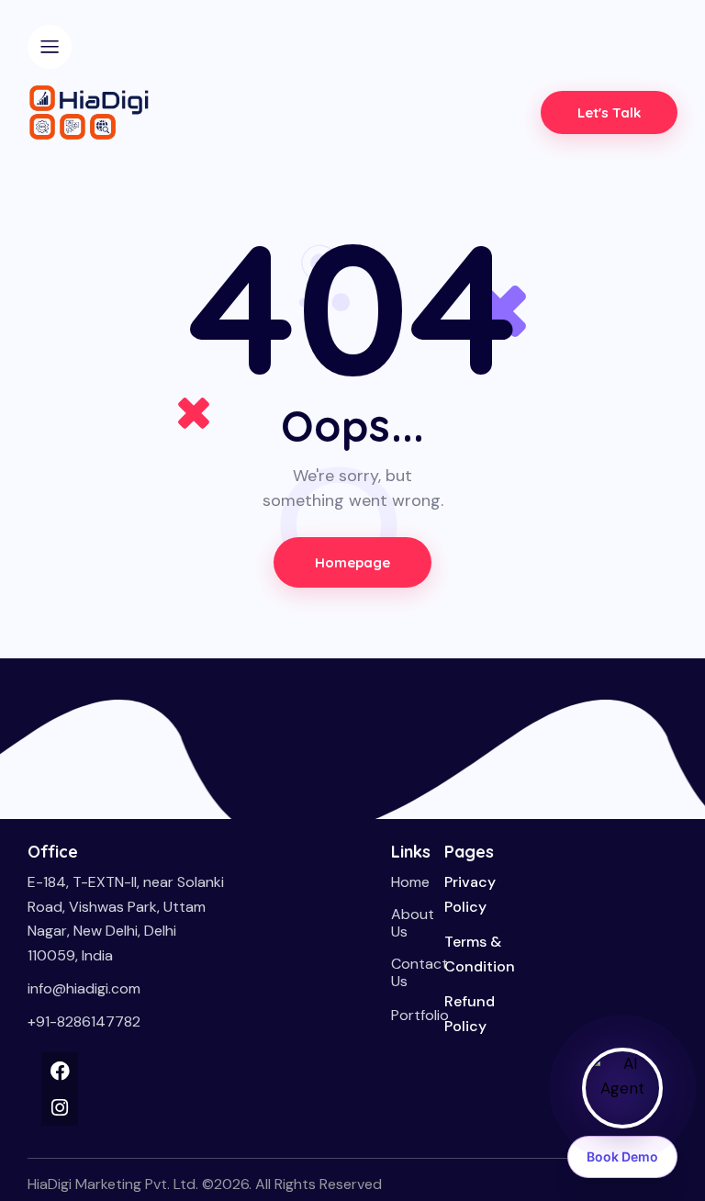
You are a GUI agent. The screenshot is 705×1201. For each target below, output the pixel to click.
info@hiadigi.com (84, 988)
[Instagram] (59, 1107)
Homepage (353, 562)
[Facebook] (59, 1070)
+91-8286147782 (84, 1021)
